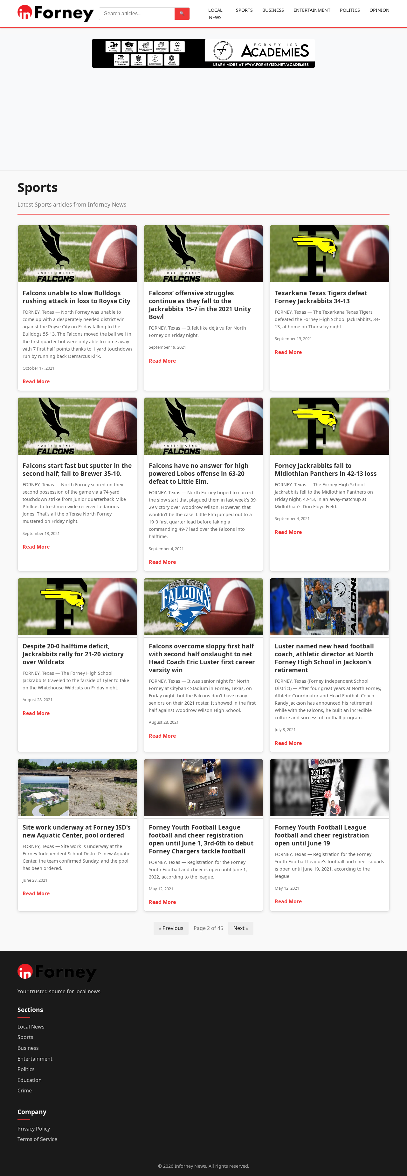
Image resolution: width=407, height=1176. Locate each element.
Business (273, 10)
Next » (240, 928)
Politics (350, 10)
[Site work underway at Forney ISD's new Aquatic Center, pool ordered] (77, 789)
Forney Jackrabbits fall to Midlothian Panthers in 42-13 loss (326, 469)
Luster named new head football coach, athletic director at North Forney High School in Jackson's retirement (324, 658)
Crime (24, 1090)
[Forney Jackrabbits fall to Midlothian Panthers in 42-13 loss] (329, 427)
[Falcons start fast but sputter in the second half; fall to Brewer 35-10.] (77, 427)
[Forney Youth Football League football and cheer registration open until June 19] (329, 789)
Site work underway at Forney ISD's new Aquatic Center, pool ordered (77, 831)
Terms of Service (37, 1139)
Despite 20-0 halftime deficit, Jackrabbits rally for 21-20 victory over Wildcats (73, 654)
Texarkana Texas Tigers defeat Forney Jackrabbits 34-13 (321, 297)
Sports (244, 10)
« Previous (171, 928)
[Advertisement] (203, 117)
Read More (36, 381)
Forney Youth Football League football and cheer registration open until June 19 (322, 835)
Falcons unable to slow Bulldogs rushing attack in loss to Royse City (76, 297)
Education (29, 1080)
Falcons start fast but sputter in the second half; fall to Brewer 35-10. (77, 469)
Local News (215, 13)
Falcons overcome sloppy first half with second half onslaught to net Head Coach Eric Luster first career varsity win (202, 658)
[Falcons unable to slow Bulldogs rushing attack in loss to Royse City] (77, 255)
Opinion (379, 10)
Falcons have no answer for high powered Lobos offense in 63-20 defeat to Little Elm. (199, 473)
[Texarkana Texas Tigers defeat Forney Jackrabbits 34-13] (329, 255)
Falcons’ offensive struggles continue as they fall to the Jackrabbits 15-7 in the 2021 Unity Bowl (200, 305)
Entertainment (311, 10)
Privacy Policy (33, 1128)
